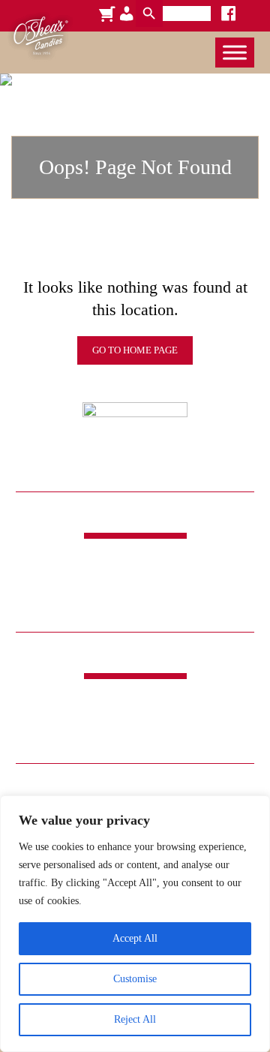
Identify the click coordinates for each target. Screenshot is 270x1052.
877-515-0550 (135, 609)
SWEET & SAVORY (163, 702)
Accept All (135, 938)
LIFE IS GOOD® (135, 738)
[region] (135, 923)
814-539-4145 (135, 593)
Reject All (135, 1019)
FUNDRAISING (76, 720)
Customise (135, 978)
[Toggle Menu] (235, 52)
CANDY (79, 702)
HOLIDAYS (158, 720)
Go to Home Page (135, 350)
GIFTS (217, 720)
